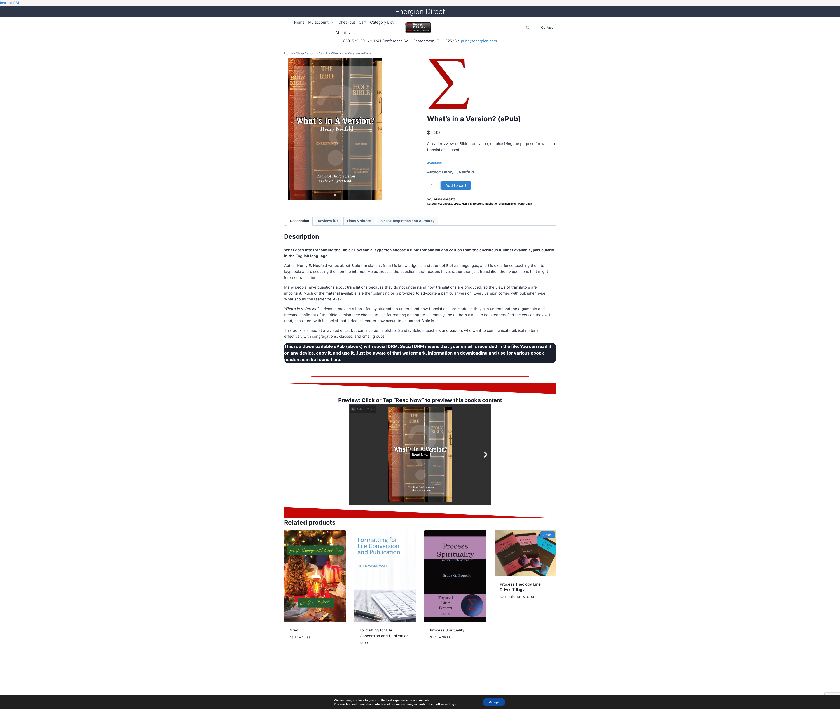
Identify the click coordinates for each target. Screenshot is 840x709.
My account (318, 22)
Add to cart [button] (301, 650)
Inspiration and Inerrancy (500, 203)
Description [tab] (299, 221)
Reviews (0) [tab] (328, 221)
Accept (494, 702)
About (340, 32)
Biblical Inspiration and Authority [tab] (407, 221)
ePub (457, 203)
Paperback (525, 203)
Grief (294, 630)
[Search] (528, 27)
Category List (382, 22)
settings (450, 704)
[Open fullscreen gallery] (381, 195)
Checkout (346, 22)
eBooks (447, 203)
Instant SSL (10, 3)
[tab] (335, 195)
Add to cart (456, 185)
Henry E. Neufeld (458, 172)
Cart (362, 22)
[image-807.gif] (335, 129)
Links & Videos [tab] (359, 221)
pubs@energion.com (479, 41)
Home (299, 22)
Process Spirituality (447, 630)
